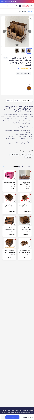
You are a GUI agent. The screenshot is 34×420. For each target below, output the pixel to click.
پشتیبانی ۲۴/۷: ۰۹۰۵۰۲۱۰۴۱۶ (7, 1)
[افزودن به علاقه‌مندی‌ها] (3, 417)
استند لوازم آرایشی (14, 154)
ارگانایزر (23, 154)
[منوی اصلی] (31, 6)
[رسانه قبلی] (4, 31)
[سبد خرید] (7, 5)
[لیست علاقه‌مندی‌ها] (11, 5)
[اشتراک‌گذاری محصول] (30, 18)
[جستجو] (16, 6)
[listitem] (28, 50)
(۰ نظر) (18, 69)
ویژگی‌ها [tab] (17, 101)
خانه (29, 11)
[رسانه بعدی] (29, 31)
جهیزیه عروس (28, 157)
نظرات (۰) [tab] (9, 101)
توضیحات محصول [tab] (27, 101)
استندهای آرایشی (22, 11)
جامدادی (29, 154)
